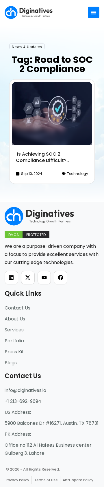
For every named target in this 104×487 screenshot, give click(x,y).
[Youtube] (44, 277)
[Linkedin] (11, 277)
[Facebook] (60, 277)
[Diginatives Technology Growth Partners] (29, 12)
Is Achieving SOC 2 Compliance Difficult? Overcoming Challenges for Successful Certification (48, 164)
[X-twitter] (28, 277)
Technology (77, 173)
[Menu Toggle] (93, 12)
